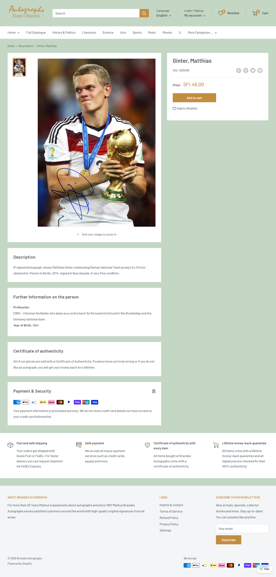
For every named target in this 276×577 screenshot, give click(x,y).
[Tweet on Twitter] (253, 70)
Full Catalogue (36, 32)
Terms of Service (171, 511)
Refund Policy (169, 517)
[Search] (144, 13)
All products (25, 46)
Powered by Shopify (20, 563)
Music (152, 32)
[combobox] (96, 13)
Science (108, 32)
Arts (123, 32)
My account (193, 15)
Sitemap (165, 530)
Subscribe (229, 540)
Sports (137, 32)
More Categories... (200, 32)
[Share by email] (260, 70)
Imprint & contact (171, 505)
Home (12, 32)
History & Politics (63, 32)
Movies (167, 32)
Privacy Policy (169, 524)
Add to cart (194, 98)
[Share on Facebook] (238, 70)
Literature (89, 32)
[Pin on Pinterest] (245, 70)
